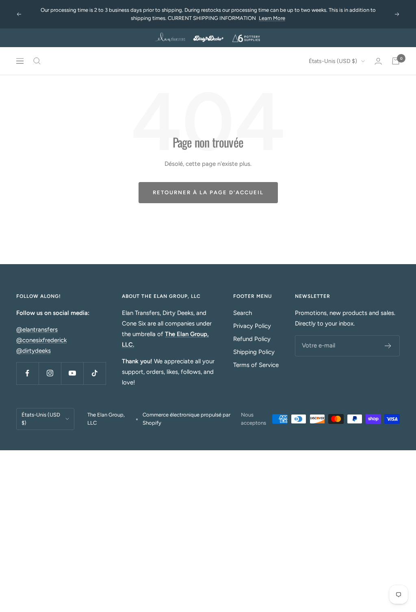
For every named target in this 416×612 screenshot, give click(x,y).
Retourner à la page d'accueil (208, 192)
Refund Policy (252, 339)
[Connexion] (378, 61)
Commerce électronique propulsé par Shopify (186, 419)
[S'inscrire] (388, 346)
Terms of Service (256, 365)
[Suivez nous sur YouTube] (72, 373)
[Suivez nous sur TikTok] (94, 373)
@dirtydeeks (33, 350)
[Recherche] (37, 61)
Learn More (272, 18)
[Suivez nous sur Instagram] (50, 373)
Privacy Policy (252, 326)
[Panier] (396, 61)
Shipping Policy (254, 352)
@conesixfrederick (41, 340)
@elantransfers (37, 329)
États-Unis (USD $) (333, 61)
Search (242, 313)
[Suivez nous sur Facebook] (27, 373)
